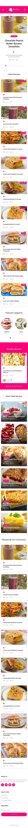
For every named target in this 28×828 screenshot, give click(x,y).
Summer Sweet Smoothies (10, 124)
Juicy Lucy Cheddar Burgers (11, 301)
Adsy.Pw (9, 379)
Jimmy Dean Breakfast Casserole (12, 149)
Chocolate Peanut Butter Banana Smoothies (12, 98)
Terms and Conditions (6, 800)
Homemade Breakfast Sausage (12, 199)
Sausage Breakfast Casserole (11, 224)
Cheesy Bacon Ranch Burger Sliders (13, 276)
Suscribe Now (14, 814)
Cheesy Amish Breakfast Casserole (13, 174)
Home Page (4, 795)
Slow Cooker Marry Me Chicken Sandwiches (12, 250)
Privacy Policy (4, 798)
